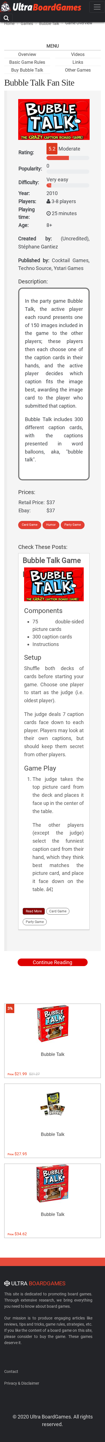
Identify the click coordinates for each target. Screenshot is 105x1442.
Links (78, 62)
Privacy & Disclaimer (21, 1383)
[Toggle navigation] (97, 7)
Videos (78, 54)
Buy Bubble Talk (27, 70)
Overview (27, 54)
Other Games (78, 70)
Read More (34, 911)
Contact (11, 1371)
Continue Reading (52, 962)
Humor (51, 525)
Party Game (72, 525)
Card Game (30, 525)
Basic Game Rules (27, 62)
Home (9, 23)
